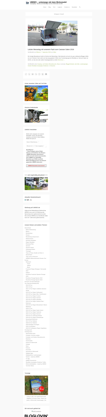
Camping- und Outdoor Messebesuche (46, 64)
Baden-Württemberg (31, 229)
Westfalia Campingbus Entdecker (40, 65)
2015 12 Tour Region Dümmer (33, 313)
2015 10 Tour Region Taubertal (33, 312)
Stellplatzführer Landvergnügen (33, 355)
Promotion (28, 349)
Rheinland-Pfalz (30, 244)
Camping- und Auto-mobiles (32, 335)
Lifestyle (28, 344)
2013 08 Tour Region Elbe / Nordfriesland (36, 294)
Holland (28, 272)
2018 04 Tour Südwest (31, 322)
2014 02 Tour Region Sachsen (33, 297)
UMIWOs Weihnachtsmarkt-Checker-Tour (36, 258)
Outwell (29, 65)
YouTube (32, 74)
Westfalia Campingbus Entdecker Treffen (36, 362)
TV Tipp (28, 358)
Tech (54, 7)
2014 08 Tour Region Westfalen (33, 299)
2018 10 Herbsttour (30, 326)
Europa (26, 260)
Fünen (28, 263)
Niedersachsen (29, 238)
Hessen (28, 235)
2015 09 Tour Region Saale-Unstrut (34, 310)
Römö (28, 267)
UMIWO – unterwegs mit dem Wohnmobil (48, 2)
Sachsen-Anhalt (30, 247)
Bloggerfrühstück (70, 64)
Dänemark (28, 262)
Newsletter (74, 7)
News (58, 64)
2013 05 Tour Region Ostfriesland (34, 292)
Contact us (67, 7)
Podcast (28, 347)
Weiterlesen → (61, 59)
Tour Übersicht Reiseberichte (32, 283)
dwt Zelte (77, 64)
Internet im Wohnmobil (31, 342)
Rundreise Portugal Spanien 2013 (34, 279)
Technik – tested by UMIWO (32, 356)
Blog (49, 7)
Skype (42, 74)
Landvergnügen (84, 64)
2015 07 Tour (29, 308)
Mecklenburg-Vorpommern (32, 236)
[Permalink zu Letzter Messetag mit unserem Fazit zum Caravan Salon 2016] (59, 33)
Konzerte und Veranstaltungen (32, 281)
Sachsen (28, 245)
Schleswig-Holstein (30, 249)
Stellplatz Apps (29, 353)
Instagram (39, 74)
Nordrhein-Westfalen (31, 240)
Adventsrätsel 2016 (30, 333)
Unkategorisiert (28, 331)
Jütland (29, 265)
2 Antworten (52, 65)
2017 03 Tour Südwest (31, 321)
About (44, 7)
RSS (36, 74)
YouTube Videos (30, 365)
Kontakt (46, 74)
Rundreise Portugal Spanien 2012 (34, 278)
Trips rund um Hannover (32, 256)
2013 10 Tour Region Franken (33, 296)
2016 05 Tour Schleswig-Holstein (34, 315)
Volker (54, 52)
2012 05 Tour (29, 285)
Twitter (29, 74)
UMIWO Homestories (31, 360)
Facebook (26, 74)
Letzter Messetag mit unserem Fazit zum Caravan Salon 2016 (51, 49)
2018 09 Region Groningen (32, 324)
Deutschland (28, 227)
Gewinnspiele (29, 340)
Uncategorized (28, 330)
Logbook (60, 7)
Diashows (28, 339)
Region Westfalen (30, 242)
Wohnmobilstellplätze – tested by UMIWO (36, 364)
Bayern (27, 231)
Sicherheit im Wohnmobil (32, 351)
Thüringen (28, 251)
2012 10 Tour (29, 287)
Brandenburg (29, 233)
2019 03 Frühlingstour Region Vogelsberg (36, 328)
